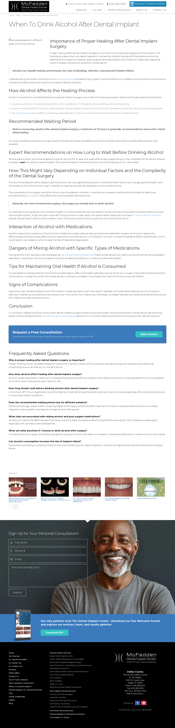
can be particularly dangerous (77, 255)
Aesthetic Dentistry (58, 697)
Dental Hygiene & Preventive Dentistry (67, 714)
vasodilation (26, 104)
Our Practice (14, 656)
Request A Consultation (149, 4)
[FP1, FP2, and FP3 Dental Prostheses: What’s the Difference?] (87, 487)
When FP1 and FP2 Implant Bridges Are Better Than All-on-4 (55, 499)
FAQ (11, 693)
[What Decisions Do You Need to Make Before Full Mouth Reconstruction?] (23, 487)
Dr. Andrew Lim (15, 666)
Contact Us (159, 10)
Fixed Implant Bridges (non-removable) (67, 659)
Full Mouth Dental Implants (62, 675)
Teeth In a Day (56, 684)
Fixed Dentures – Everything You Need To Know (71, 665)
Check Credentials (17, 697)
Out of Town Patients (18, 680)
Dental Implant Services (60, 653)
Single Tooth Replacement (61, 656)
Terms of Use (146, 710)
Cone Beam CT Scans (59, 717)
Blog (18, 15)
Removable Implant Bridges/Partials (65, 662)
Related (13, 473)
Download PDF (54, 632)
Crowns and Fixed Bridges (61, 694)
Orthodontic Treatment (60, 704)
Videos (12, 700)
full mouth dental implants (146, 215)
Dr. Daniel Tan (15, 663)
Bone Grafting (56, 681)
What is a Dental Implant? (20, 686)
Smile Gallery (14, 673)
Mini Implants (55, 678)
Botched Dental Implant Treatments (65, 687)
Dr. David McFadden (18, 659)
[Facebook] (137, 703)
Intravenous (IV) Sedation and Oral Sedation (69, 707)
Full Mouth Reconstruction (61, 711)
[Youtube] (143, 703)
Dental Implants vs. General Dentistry (25, 690)
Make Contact (149, 334)
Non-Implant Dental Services (63, 691)
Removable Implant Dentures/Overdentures (69, 671)
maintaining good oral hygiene (58, 316)
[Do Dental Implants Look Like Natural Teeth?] (119, 487)
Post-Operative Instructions (21, 683)
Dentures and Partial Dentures (63, 700)
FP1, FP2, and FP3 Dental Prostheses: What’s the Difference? (83, 500)
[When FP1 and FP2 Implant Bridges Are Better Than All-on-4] (55, 487)
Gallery (97, 10)
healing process (66, 79)
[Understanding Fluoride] (151, 487)
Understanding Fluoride (146, 498)
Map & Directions (134, 693)
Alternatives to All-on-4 (60, 668)
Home (11, 15)
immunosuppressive (27, 113)
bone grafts (32, 195)
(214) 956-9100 (117, 3)
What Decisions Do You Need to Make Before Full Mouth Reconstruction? (22, 500)
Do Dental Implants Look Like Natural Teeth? (117, 499)
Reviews (12, 670)
